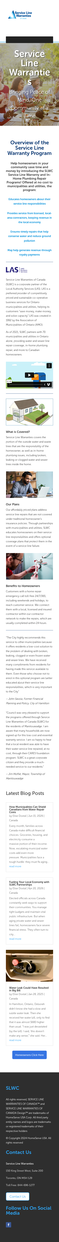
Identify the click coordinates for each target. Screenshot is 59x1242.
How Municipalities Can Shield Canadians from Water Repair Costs (27, 809)
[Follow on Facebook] (8, 1224)
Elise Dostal (19, 815)
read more (15, 866)
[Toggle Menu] (49, 39)
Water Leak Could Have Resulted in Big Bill (29, 989)
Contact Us (18, 1196)
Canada (13, 820)
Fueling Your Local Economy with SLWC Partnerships (29, 883)
